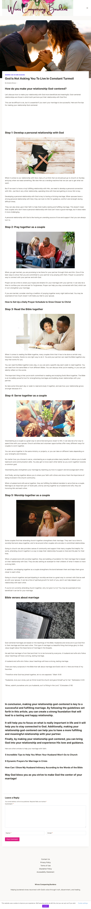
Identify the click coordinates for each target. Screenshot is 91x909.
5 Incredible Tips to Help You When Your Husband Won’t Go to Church (41, 754)
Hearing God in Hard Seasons (15, 75)
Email (50, 833)
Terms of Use (46, 866)
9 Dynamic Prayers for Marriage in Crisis (26, 761)
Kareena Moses (11, 83)
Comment (9, 804)
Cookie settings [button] (83, 903)
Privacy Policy (45, 862)
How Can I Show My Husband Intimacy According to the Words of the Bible (44, 767)
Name (8, 833)
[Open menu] (87, 8)
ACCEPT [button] (45, 906)
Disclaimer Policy (45, 869)
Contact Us (45, 859)
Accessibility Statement (45, 872)
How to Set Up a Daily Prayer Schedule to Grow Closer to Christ (38, 302)
